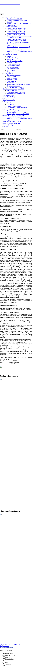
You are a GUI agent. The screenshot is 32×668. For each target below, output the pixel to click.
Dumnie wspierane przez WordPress (10, 644)
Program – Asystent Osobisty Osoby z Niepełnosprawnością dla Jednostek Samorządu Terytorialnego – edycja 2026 (18, 112)
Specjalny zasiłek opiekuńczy (15, 61)
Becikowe (9, 56)
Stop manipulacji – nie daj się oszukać (17, 107)
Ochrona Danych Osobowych (11, 123)
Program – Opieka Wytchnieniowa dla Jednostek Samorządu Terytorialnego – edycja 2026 (19, 118)
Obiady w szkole (11, 76)
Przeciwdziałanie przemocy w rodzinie (13, 89)
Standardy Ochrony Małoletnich (12, 121)
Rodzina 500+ (11, 59)
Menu (2, 14)
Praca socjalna (11, 82)
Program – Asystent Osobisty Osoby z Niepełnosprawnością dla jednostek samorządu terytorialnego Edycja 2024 (19, 36)
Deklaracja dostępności (9, 125)
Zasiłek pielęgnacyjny (13, 68)
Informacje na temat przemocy (15, 90)
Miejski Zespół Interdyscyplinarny (16, 92)
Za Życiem (10, 72)
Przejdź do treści (4, 646)
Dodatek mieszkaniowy (9, 95)
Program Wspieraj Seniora (14, 106)
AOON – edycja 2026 (9, 109)
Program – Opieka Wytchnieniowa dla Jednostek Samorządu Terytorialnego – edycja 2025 (19, 51)
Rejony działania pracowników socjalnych (18, 84)
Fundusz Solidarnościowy (10, 26)
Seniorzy (5, 101)
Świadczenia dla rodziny (10, 54)
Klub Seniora (10, 103)
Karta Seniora (10, 104)
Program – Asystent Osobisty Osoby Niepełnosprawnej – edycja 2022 (16, 28)
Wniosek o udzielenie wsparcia (15, 87)
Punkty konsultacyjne (9, 100)
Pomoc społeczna (8, 73)
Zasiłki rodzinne (11, 70)
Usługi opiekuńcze (12, 78)
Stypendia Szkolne (12, 62)
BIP (4, 98)
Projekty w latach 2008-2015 (14, 19)
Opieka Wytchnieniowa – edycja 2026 (13, 115)
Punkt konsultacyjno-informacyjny (16, 93)
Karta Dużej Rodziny (9, 96)
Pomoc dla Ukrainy (12, 79)
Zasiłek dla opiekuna (12, 67)
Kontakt (5, 126)
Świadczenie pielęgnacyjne (14, 64)
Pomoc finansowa (11, 81)
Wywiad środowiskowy (13, 86)
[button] (7, 647)
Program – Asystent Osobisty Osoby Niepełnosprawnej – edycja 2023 (16, 32)
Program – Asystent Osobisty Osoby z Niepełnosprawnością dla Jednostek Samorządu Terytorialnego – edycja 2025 (18, 40)
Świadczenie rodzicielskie (14, 65)
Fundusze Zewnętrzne (9, 17)
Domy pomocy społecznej (14, 75)
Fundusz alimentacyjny (13, 58)
